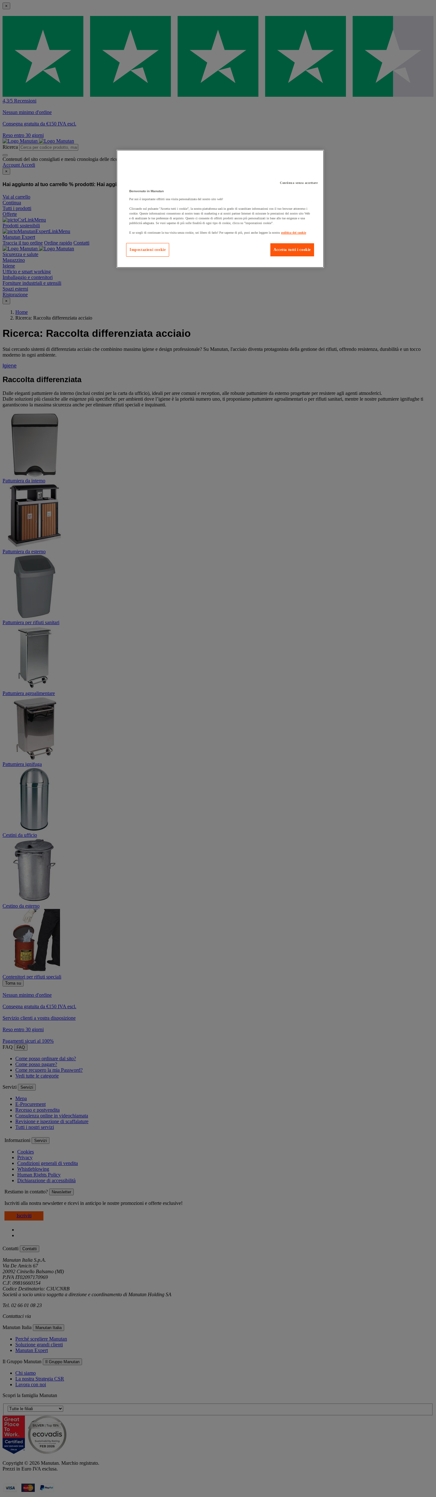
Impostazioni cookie (148, 249)
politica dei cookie (293, 232)
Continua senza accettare (299, 183)
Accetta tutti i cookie (292, 249)
